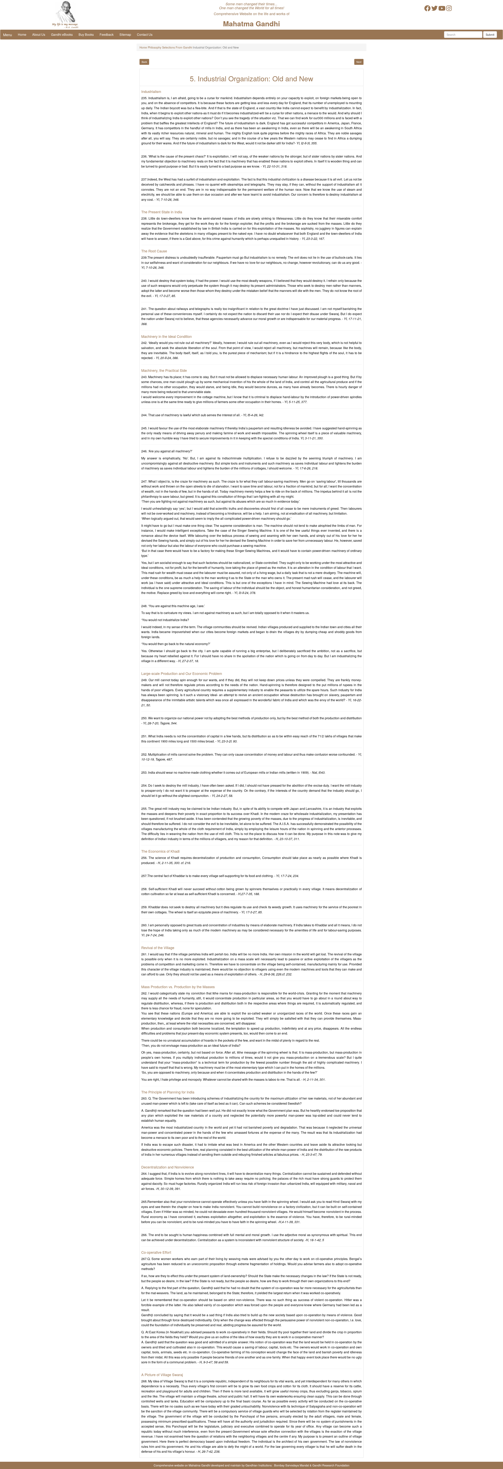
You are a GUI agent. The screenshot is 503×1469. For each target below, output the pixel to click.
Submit (490, 35)
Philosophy (154, 47)
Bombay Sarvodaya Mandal (291, 1465)
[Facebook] (427, 9)
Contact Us (144, 34)
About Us (38, 34)
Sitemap (125, 34)
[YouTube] (441, 9)
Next (358, 61)
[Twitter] (434, 9)
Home (22, 34)
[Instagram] (449, 9)
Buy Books (86, 34)
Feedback (107, 34)
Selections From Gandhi (177, 47)
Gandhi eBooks (62, 34)
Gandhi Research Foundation (330, 1465)
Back (144, 61)
